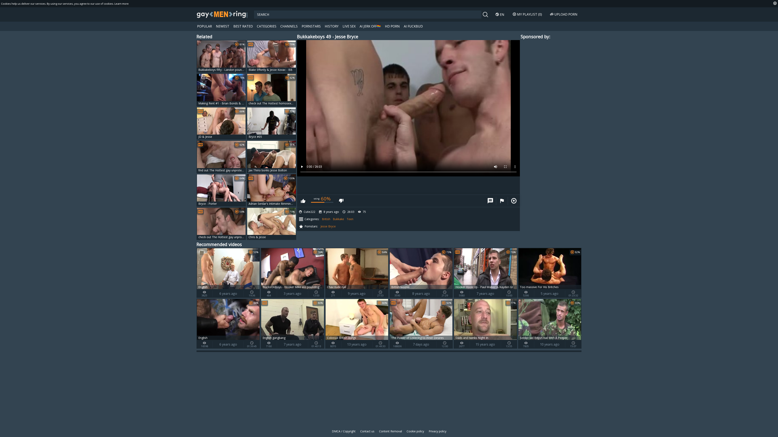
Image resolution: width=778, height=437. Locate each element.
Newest (222, 26)
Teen (350, 219)
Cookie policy (415, 431)
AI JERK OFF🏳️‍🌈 (370, 26)
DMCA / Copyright (344, 431)
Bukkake (338, 219)
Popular (204, 26)
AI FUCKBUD (413, 26)
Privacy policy (437, 431)
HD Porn (392, 26)
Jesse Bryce (328, 226)
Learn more (121, 3)
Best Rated (243, 26)
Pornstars (311, 26)
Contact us (367, 431)
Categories (266, 26)
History (332, 26)
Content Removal (390, 431)
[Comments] (490, 201)
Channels (289, 26)
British (326, 219)
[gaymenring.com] (222, 14)
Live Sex (349, 26)
